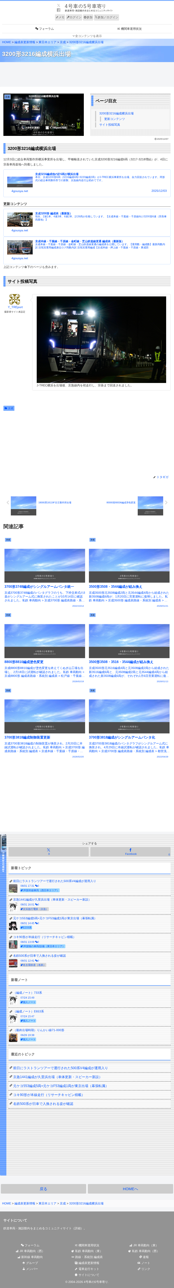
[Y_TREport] (14, 299)
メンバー (31, 1269)
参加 (90, 17)
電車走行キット (88, 1269)
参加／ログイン (108, 17)
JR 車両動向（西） (32, 1251)
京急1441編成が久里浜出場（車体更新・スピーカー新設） (57, 1077)
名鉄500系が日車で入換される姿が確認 (43, 1104)
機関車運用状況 (88, 1245)
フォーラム (31, 1245)
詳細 (78, 1228)
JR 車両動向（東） (145, 1245)
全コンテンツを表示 (88, 36)
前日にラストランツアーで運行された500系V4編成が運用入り (60, 1068)
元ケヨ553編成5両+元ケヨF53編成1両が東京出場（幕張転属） (61, 1086)
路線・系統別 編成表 (88, 1257)
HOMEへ (130, 1189)
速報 (145, 1257)
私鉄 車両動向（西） (145, 1251)
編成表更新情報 (88, 1263)
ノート (145, 1263)
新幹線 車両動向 (31, 1257)
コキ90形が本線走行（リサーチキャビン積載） (49, 1095)
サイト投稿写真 (109, 124)
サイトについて (88, 1275)
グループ (31, 1263)
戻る (43, 1189)
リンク (145, 1269)
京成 (10, 408)
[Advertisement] (87, 74)
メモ (62, 17)
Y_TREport (15, 307)
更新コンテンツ (114, 119)
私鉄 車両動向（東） (88, 1251)
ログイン (75, 17)
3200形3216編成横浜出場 (116, 113)
